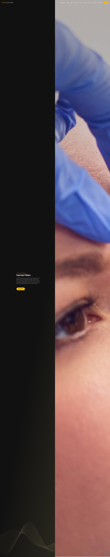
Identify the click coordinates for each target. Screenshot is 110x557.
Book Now (20, 288)
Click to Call (106, 2)
